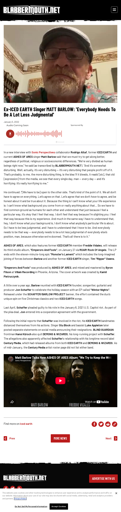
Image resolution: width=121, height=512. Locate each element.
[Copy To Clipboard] (114, 424)
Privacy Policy (20, 498)
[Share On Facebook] (94, 424)
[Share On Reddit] (108, 424)
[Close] (116, 493)
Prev (12, 438)
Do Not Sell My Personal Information (31, 506)
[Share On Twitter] (101, 424)
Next (109, 438)
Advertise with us (103, 478)
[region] (60, 500)
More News (60, 438)
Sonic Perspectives (43, 152)
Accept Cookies (58, 506)
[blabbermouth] (31, 13)
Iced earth (26, 423)
